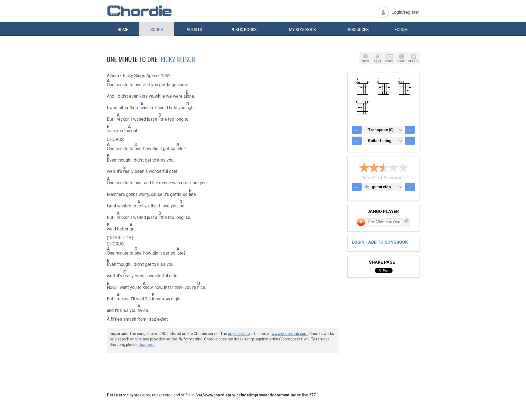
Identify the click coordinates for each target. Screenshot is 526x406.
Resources (358, 29)
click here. (146, 344)
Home (123, 29)
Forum (401, 29)
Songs (156, 29)
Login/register (405, 12)
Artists (194, 29)
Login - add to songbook (380, 242)
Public (244, 29)
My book (302, 29)
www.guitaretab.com (289, 333)
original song (239, 333)
